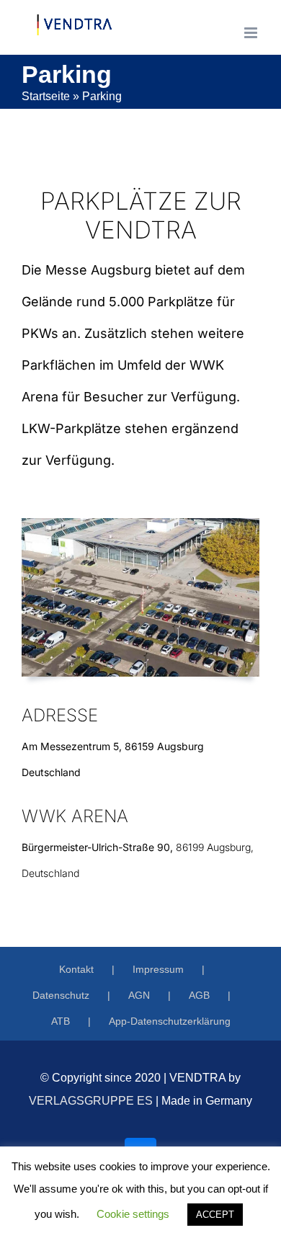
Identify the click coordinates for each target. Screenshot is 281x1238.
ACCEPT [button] (215, 1214)
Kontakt (76, 969)
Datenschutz (60, 995)
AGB (199, 995)
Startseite (46, 96)
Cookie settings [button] (133, 1214)
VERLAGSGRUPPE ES (91, 1101)
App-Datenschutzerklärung (170, 1021)
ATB (60, 1021)
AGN (139, 995)
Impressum (158, 969)
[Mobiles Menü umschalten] (251, 32)
